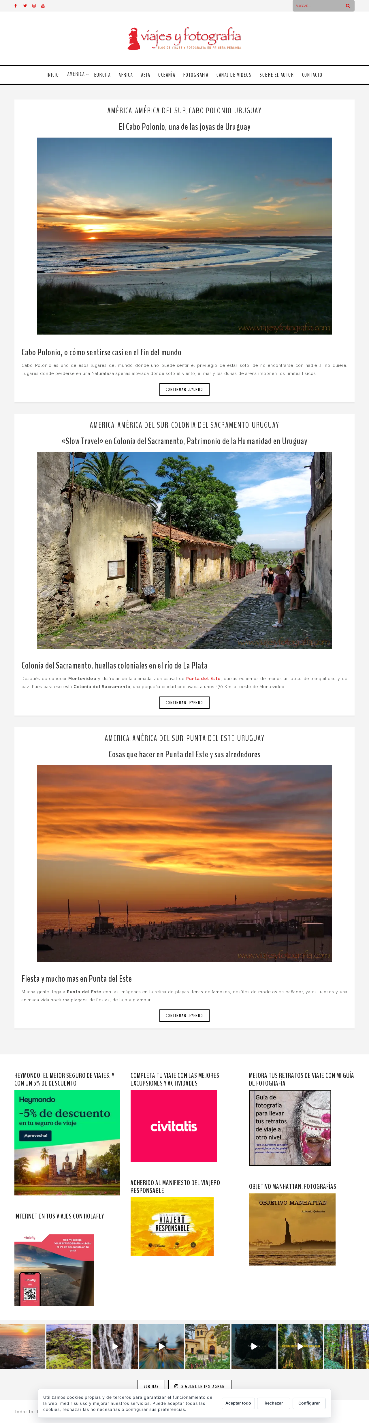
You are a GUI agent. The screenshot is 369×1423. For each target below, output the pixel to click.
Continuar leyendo (184, 389)
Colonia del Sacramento (210, 425)
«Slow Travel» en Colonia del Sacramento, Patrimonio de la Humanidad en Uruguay (184, 441)
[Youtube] (45, 6)
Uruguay (248, 110)
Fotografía (195, 75)
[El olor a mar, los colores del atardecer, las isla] (69, 1346)
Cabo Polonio (210, 110)
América (76, 74)
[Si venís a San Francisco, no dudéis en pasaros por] (161, 1346)
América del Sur (160, 110)
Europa (102, 75)
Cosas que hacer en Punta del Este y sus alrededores (185, 754)
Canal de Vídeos (234, 75)
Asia (145, 75)
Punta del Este (210, 738)
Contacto (312, 75)
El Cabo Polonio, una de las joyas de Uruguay (185, 127)
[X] (27, 6)
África (126, 75)
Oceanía (166, 75)
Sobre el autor (277, 75)
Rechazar (274, 1403)
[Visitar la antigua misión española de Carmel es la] (207, 1346)
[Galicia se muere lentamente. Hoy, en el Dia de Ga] (115, 1346)
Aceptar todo (238, 1403)
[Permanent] (184, 236)
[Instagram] (36, 6)
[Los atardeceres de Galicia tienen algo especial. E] (22, 1346)
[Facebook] (18, 6)
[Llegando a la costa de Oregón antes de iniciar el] (254, 1346)
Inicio (53, 75)
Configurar (309, 1403)
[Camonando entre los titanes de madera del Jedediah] (300, 1346)
